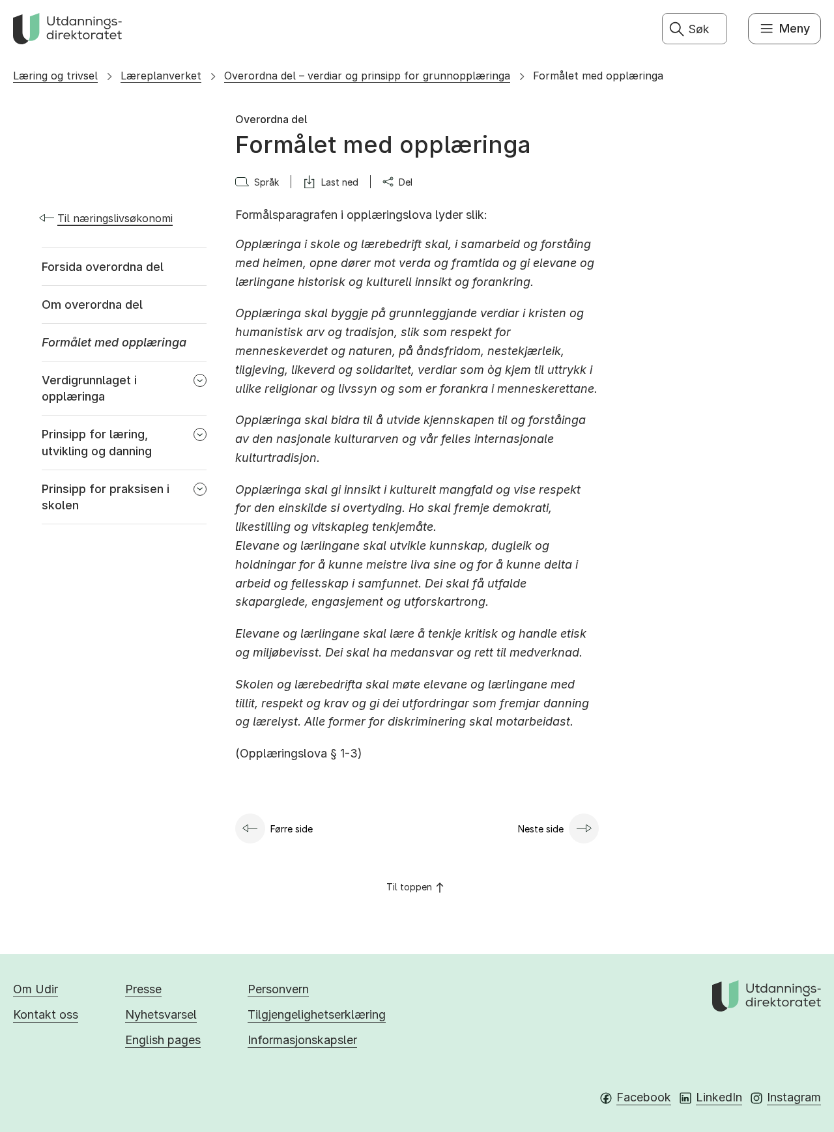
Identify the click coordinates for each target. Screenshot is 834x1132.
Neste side (541, 828)
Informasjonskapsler (302, 1040)
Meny (794, 28)
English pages (163, 1040)
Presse (143, 989)
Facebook (643, 1097)
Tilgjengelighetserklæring (317, 1014)
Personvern (278, 989)
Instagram (794, 1097)
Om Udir (35, 989)
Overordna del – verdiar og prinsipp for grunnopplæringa (367, 75)
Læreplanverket (161, 75)
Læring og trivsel (55, 75)
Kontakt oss (45, 1014)
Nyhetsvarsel (161, 1014)
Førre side (291, 828)
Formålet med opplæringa (598, 75)
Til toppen (409, 886)
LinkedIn (719, 1097)
